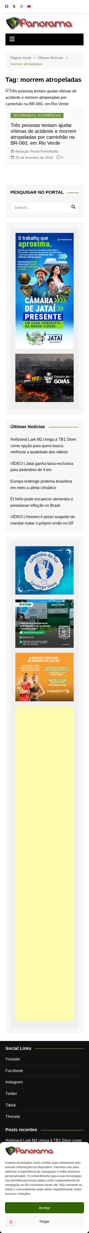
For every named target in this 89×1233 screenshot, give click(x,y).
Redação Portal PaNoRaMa (37, 151)
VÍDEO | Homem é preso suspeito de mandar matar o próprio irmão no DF (42, 520)
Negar (44, 1221)
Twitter (11, 1094)
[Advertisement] (44, 863)
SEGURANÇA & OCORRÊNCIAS (37, 115)
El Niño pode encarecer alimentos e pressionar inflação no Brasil (41, 502)
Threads (12, 1116)
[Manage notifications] (11, 1222)
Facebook (14, 1071)
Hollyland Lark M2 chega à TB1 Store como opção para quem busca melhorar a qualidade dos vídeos (43, 445)
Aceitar (44, 1208)
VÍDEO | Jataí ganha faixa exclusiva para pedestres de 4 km (41, 466)
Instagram (14, 1082)
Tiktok (10, 1105)
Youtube (12, 1059)
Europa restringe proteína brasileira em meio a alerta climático (41, 484)
